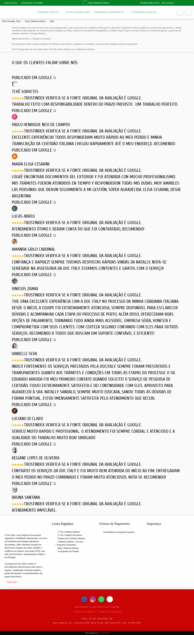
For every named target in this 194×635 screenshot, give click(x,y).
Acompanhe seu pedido (32, 2)
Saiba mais (12, 582)
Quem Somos (10, 2)
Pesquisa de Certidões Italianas (71, 538)
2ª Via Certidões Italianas (69, 532)
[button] (165, 12)
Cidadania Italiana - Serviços (70, 541)
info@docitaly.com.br (149, 2)
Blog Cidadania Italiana (98, 2)
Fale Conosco (167, 2)
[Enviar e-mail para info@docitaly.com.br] (110, 599)
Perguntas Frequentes (66, 545)
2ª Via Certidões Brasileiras (70, 535)
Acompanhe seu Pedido (68, 551)
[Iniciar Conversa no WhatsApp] (189, 3)
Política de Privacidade (110, 611)
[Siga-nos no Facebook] (178, 3)
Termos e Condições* (84, 611)
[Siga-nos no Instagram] (183, 3)
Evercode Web (103, 633)
